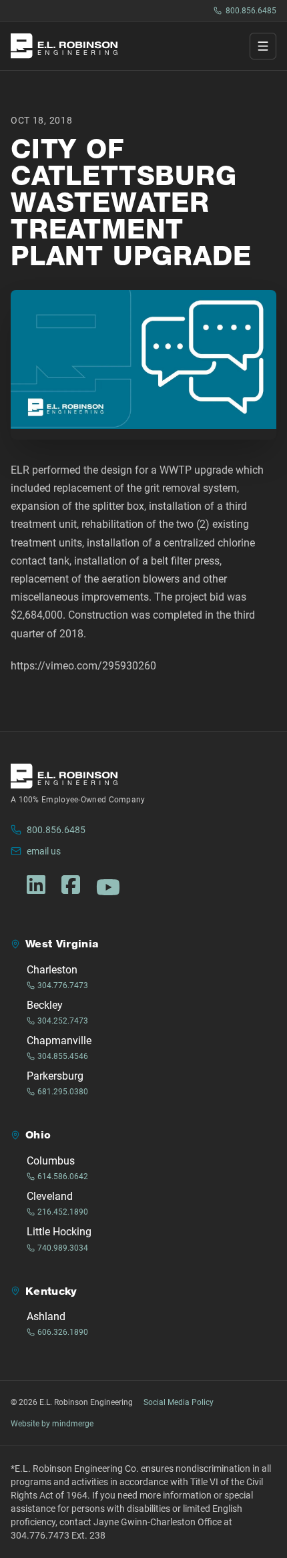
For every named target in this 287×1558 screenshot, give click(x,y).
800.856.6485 (251, 10)
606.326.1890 (62, 1332)
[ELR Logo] (64, 45)
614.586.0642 (62, 1176)
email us (44, 851)
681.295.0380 (62, 1091)
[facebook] (70, 884)
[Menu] (263, 46)
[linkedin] (36, 884)
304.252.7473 (62, 1021)
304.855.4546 (62, 1056)
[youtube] (108, 887)
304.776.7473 (62, 985)
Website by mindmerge (52, 1423)
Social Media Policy (179, 1402)
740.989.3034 (62, 1248)
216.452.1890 (62, 1212)
